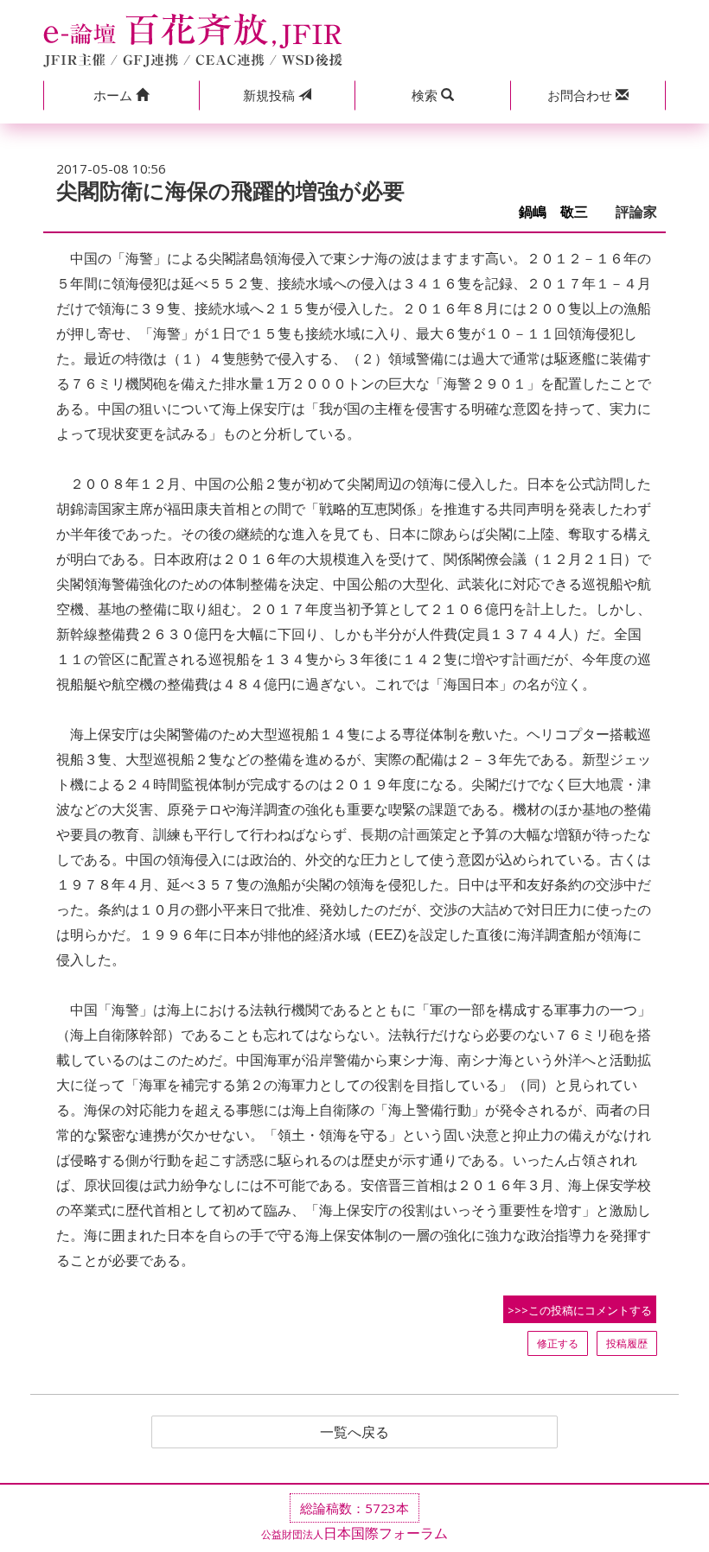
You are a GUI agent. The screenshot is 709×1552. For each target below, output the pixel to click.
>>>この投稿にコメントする (580, 1310)
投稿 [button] (270, 95)
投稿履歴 (627, 1343)
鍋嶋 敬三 (560, 212)
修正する (557, 1343)
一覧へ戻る (354, 1431)
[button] (121, 95)
